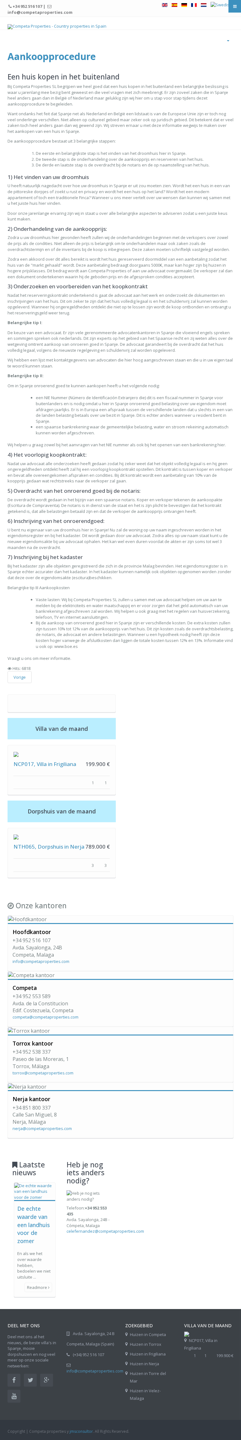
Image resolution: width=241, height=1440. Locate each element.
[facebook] (14, 1380)
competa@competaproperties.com (45, 1017)
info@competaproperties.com (41, 961)
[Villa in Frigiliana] (186, 1333)
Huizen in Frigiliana (148, 1354)
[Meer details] (16, 754)
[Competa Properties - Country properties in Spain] (57, 26)
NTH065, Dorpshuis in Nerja (48, 846)
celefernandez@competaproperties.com (105, 1231)
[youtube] (14, 1396)
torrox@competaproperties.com (43, 1073)
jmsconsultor (81, 1431)
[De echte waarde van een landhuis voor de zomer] (34, 1191)
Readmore (37, 1287)
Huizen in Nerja (144, 1364)
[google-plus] (46, 1380)
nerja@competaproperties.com (42, 1128)
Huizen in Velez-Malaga (145, 1394)
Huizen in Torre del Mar (148, 1377)
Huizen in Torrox (145, 1344)
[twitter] (30, 1380)
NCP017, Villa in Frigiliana (44, 764)
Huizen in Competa (148, 1334)
